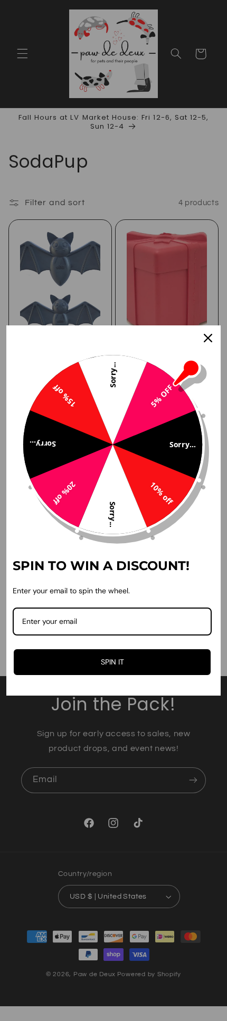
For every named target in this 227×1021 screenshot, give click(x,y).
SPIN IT (112, 662)
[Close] (208, 338)
